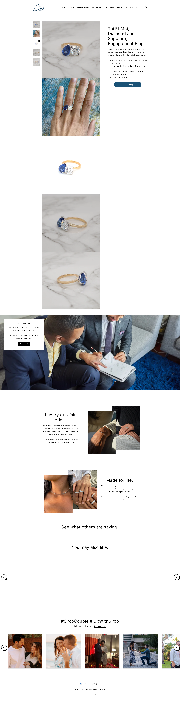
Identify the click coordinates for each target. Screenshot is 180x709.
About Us (133, 7)
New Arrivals (122, 7)
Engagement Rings (66, 7)
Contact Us (102, 689)
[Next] (176, 577)
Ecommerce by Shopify (92, 694)
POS (84, 694)
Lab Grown (96, 7)
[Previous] (4, 577)
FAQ (83, 689)
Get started (24, 344)
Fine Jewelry (109, 7)
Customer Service (91, 689)
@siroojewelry (100, 626)
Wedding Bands (83, 7)
